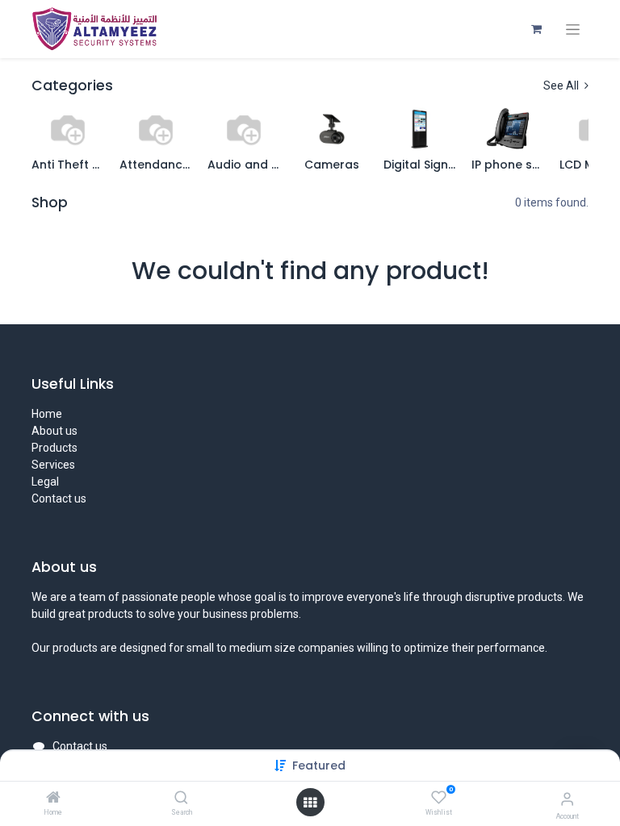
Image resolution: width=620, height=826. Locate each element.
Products (54, 447)
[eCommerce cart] (536, 29)
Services (53, 464)
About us (54, 430)
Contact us (58, 498)
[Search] (181, 798)
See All (562, 85)
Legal (45, 481)
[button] (319, 765)
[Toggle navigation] (573, 29)
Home (46, 413)
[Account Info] (567, 799)
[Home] (53, 798)
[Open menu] (310, 802)
